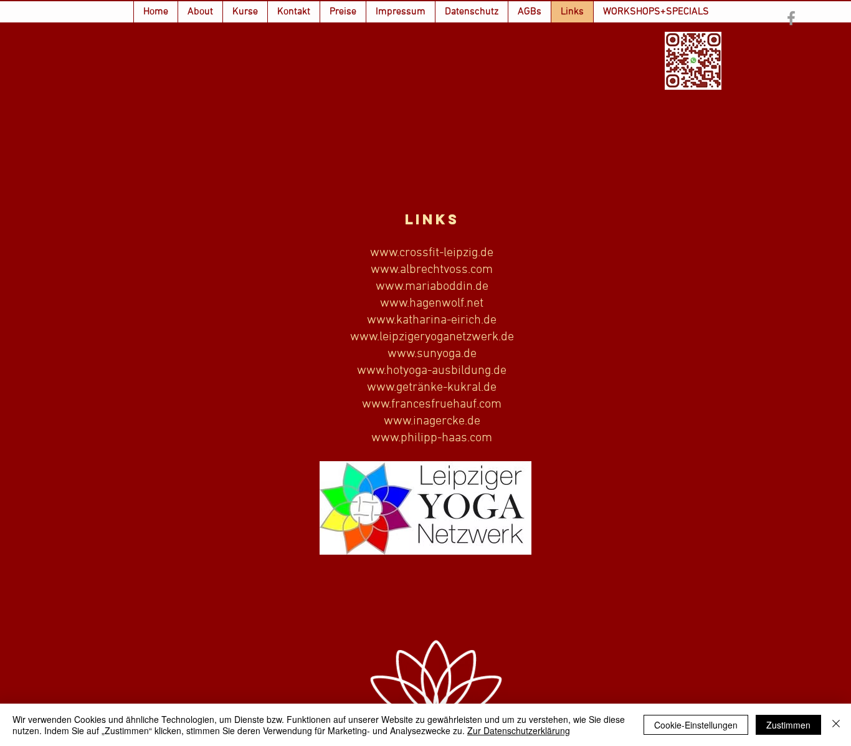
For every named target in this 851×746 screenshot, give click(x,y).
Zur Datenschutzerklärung (518, 730)
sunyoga (439, 354)
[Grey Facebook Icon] (791, 18)
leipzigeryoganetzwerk (438, 337)
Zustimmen (788, 725)
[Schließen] (836, 725)
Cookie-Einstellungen (696, 725)
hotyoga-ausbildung (438, 370)
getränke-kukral (438, 387)
